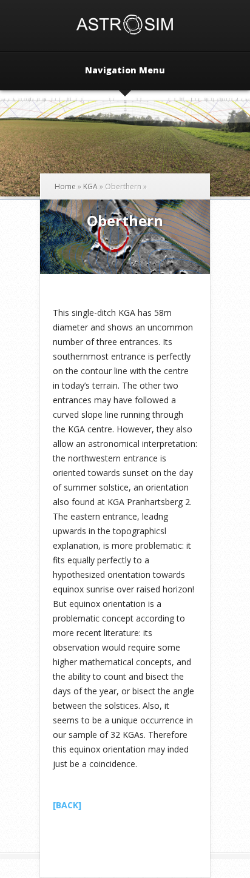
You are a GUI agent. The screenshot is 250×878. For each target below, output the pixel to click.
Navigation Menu (125, 71)
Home (65, 186)
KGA (90, 186)
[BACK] (67, 805)
